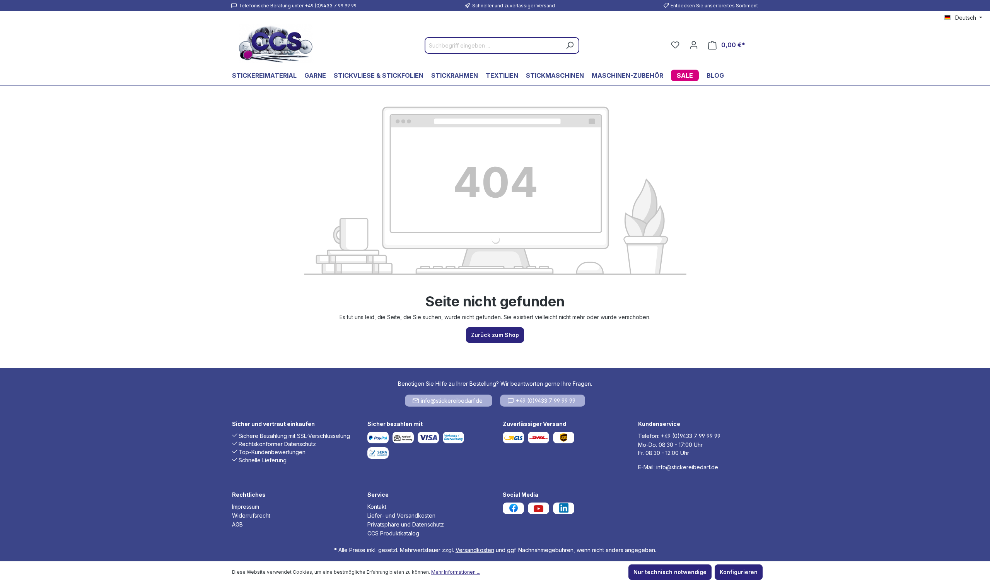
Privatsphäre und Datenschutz (405, 524)
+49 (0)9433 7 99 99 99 (545, 400)
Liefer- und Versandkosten (401, 515)
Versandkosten (475, 550)
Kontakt (376, 506)
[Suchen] (570, 45)
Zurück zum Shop (495, 335)
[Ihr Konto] (693, 45)
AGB (237, 524)
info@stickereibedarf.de (452, 400)
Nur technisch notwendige (670, 572)
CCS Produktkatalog (393, 533)
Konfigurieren (739, 572)
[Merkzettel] (675, 45)
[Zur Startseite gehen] (276, 43)
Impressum (245, 506)
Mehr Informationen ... (455, 572)
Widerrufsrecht (251, 515)
